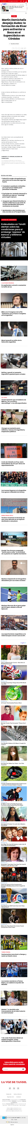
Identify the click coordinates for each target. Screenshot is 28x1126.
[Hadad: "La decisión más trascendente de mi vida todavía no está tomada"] (14, 998)
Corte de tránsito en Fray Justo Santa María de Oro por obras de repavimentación (13, 463)
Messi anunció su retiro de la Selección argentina (11, 341)
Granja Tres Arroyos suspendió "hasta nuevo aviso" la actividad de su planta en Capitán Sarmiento (13, 552)
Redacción (8, 1094)
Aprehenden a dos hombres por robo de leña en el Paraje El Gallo (14, 211)
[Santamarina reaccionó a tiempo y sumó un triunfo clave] (14, 942)
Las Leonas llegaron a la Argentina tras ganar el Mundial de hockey (13, 491)
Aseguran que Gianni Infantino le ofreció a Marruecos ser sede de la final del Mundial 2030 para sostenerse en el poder (14, 203)
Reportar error (10, 1096)
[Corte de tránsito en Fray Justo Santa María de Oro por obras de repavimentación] (14, 450)
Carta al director (18, 1094)
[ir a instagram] (18, 1088)
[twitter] (24, 1)
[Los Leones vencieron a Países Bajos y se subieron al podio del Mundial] (14, 969)
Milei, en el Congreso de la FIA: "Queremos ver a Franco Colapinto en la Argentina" (13, 313)
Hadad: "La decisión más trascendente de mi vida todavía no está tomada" (13, 1011)
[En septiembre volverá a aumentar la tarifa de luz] (14, 273)
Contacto (18, 1096)
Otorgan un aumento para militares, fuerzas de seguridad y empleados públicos (13, 430)
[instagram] (26, 1)
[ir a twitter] (14, 1088)
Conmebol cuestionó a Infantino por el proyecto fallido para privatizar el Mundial (13, 187)
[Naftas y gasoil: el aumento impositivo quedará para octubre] (14, 361)
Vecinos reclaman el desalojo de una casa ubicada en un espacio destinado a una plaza (13, 519)
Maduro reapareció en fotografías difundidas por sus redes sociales (13, 579)
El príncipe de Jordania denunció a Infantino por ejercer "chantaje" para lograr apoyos (14, 195)
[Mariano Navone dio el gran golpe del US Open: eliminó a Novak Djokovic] (14, 594)
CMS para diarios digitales (14, 1122)
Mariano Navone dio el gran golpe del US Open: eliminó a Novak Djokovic (13, 607)
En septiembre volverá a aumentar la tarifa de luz (13, 286)
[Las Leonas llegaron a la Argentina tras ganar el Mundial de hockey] (14, 479)
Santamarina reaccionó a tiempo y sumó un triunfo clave (13, 955)
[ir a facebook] (9, 1088)
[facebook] (21, 1)
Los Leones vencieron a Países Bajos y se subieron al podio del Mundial (12, 982)
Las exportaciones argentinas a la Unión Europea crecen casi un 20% (13, 635)
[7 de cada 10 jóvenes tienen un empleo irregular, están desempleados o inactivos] (14, 1026)
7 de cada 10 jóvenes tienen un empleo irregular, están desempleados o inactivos (12, 1039)
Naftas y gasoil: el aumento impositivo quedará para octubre (13, 373)
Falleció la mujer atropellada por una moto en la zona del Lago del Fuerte (14, 180)
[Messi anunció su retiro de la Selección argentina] (14, 329)
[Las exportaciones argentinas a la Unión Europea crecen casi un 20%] (14, 622)
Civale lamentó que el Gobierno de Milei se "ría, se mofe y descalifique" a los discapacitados (14, 401)
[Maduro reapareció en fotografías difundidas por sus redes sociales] (14, 567)
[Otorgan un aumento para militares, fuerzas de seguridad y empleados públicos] (14, 416)
